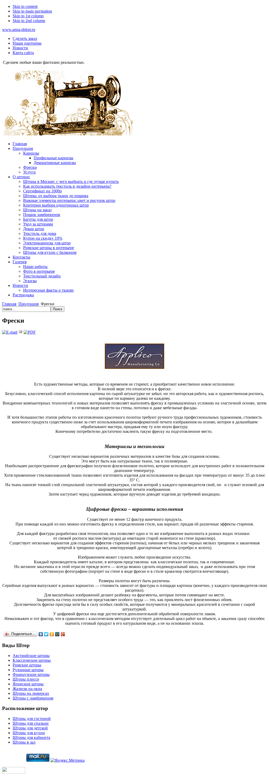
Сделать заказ (25, 38)
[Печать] (20, 332)
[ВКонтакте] (41, 634)
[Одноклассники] (52, 634)
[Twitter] (46, 634)
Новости (20, 48)
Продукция (28, 304)
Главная (9, 304)
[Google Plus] (63, 634)
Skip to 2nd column (29, 20)
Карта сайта (23, 52)
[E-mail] (9, 332)
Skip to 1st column (28, 16)
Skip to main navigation (32, 11)
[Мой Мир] (57, 634)
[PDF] (30, 332)
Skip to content (25, 6)
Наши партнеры (27, 43)
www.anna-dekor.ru (18, 29)
